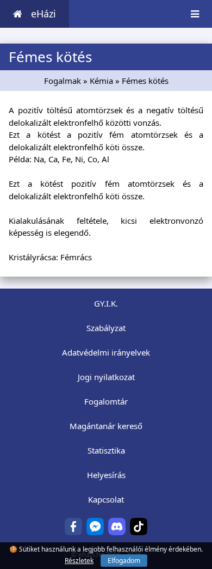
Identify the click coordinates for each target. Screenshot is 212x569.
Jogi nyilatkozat (106, 376)
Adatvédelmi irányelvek (106, 352)
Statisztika (106, 450)
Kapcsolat (106, 499)
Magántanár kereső (106, 425)
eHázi (43, 13)
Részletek (79, 560)
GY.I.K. (106, 303)
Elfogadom (124, 560)
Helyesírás (106, 474)
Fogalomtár (106, 401)
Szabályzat (106, 327)
